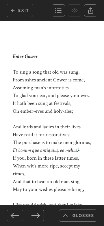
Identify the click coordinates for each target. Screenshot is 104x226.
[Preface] (15, 215)
